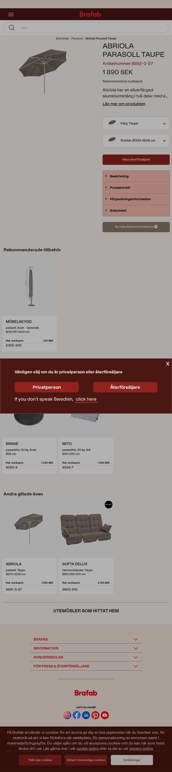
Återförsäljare (125, 387)
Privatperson (47, 387)
